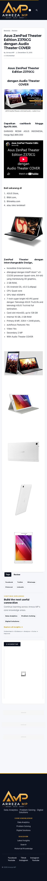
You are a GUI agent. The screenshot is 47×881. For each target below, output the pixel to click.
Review (14, 31)
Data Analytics (11, 616)
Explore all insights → (13, 627)
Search (23, 844)
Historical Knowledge (23, 848)
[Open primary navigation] (42, 10)
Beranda (7, 31)
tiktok (23, 858)
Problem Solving (28, 616)
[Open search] (37, 10)
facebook (12, 858)
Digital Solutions (12, 621)
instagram (34, 858)
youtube (11, 860)
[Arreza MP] (15, 10)
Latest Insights (23, 840)
